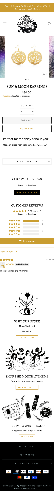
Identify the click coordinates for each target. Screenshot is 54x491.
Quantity (27, 106)
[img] (6, 259)
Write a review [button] (27, 241)
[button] (14, 221)
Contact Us (27, 455)
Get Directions (27, 338)
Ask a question (27, 161)
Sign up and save (27, 464)
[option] (27, 8)
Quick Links (27, 446)
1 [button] (26, 80)
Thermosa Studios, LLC (31, 488)
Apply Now (27, 437)
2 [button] (28, 80)
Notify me (27, 129)
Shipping (6, 96)
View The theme (27, 387)
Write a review (27, 193)
